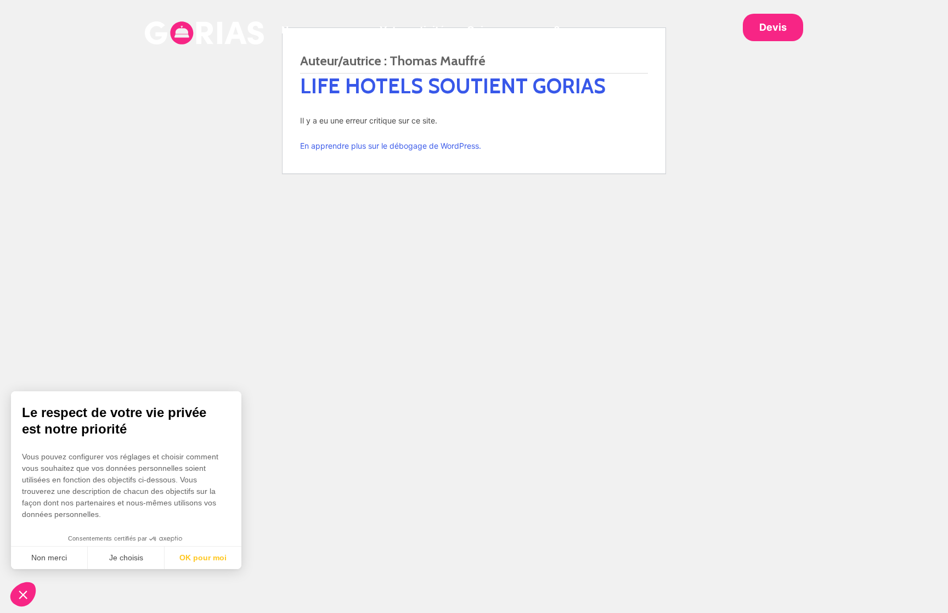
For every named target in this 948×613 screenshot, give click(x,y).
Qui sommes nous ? (513, 30)
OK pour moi (203, 557)
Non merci (49, 557)
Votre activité (412, 30)
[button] (23, 594)
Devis (773, 27)
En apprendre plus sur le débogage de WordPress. (390, 145)
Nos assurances (319, 30)
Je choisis (126, 557)
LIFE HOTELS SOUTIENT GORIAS (453, 86)
